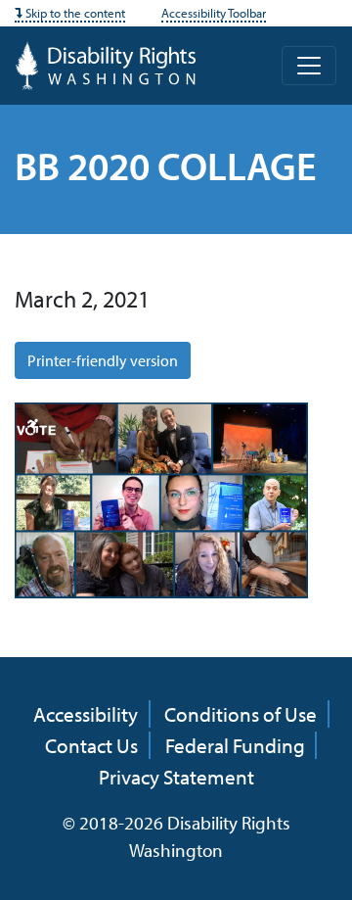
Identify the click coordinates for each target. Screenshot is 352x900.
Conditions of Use (240, 714)
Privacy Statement (176, 776)
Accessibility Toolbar (213, 12)
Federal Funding (235, 745)
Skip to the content (73, 12)
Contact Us (91, 745)
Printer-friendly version (102, 360)
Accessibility (85, 714)
